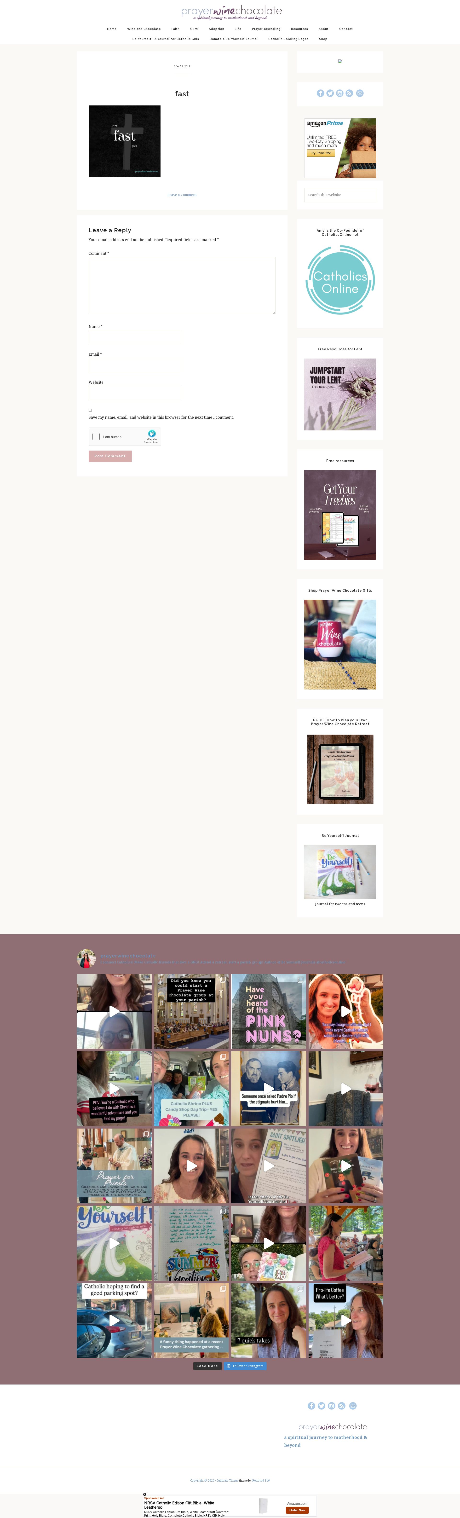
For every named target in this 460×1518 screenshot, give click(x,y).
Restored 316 (261, 1480)
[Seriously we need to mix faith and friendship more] (346, 1011)
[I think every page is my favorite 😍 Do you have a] (114, 1243)
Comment (99, 253)
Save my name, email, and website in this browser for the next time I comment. (161, 417)
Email (95, 354)
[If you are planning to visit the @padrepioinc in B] (191, 1088)
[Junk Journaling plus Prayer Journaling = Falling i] (268, 1243)
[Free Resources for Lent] (340, 429)
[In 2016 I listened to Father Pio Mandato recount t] (268, 1088)
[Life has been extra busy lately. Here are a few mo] (268, 1320)
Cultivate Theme (227, 1480)
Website (96, 382)
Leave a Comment (182, 195)
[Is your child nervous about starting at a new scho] (346, 1166)
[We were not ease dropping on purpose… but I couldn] (346, 1320)
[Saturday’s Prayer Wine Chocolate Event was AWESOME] (346, 1243)
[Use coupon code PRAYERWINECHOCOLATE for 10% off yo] (191, 1166)
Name (96, 326)
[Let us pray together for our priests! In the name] (114, 1166)
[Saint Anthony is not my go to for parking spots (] (114, 1320)
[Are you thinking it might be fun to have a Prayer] (191, 1011)
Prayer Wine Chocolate (230, 12)
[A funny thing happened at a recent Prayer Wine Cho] (191, 1320)
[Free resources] (340, 558)
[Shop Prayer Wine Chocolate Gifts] (340, 688)
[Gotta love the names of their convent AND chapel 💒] (268, 1011)
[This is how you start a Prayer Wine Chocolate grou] (114, 1011)
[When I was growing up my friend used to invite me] (346, 1088)
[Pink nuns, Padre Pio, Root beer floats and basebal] (114, 1088)
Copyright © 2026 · (203, 1480)
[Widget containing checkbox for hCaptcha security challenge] (125, 437)
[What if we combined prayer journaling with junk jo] (191, 1243)
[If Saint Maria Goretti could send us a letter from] (268, 1166)
